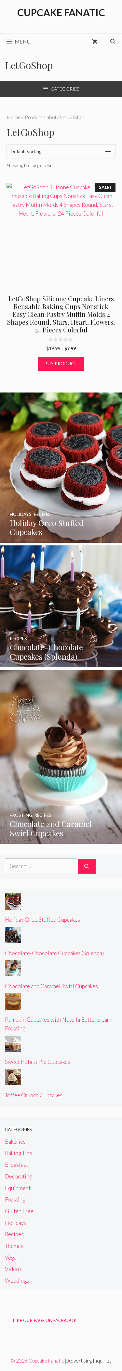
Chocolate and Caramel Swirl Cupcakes (51, 986)
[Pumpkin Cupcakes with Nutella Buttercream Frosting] (13, 1005)
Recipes (14, 1234)
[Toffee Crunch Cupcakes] (13, 1080)
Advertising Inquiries (89, 1361)
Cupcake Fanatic (61, 12)
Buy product (61, 363)
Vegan (12, 1257)
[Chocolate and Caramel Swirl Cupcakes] (61, 839)
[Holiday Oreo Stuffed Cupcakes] (61, 538)
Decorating (18, 1176)
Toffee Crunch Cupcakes (33, 1095)
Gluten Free (19, 1211)
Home (14, 117)
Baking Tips (18, 1153)
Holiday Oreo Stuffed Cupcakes (42, 919)
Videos (13, 1268)
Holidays (15, 1222)
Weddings (17, 1280)
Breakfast (16, 1164)
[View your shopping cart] (95, 41)
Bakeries (15, 1141)
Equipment (18, 1188)
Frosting (15, 1199)
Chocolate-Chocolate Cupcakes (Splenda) (54, 953)
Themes (14, 1245)
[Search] (86, 866)
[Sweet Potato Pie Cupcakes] (13, 1047)
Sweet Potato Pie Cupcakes (37, 1061)
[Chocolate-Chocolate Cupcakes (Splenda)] (61, 662)
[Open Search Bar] (113, 41)
